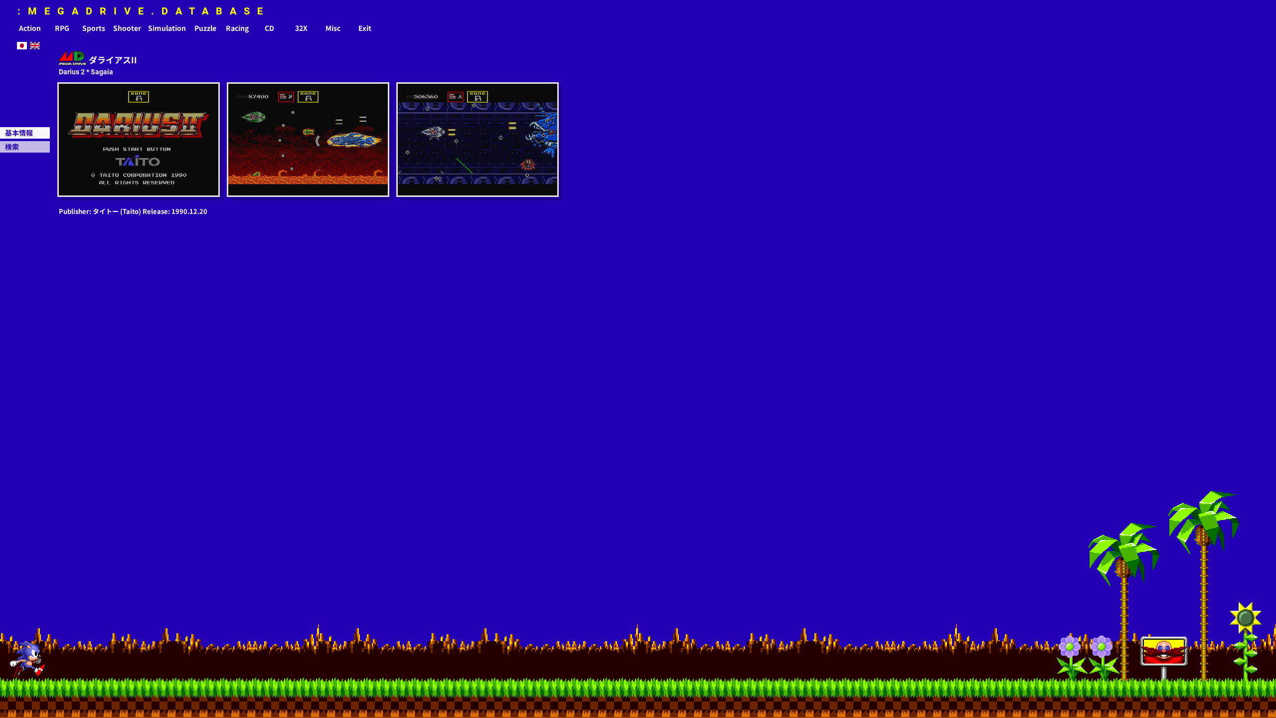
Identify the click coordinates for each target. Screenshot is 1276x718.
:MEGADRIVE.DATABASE (143, 11)
